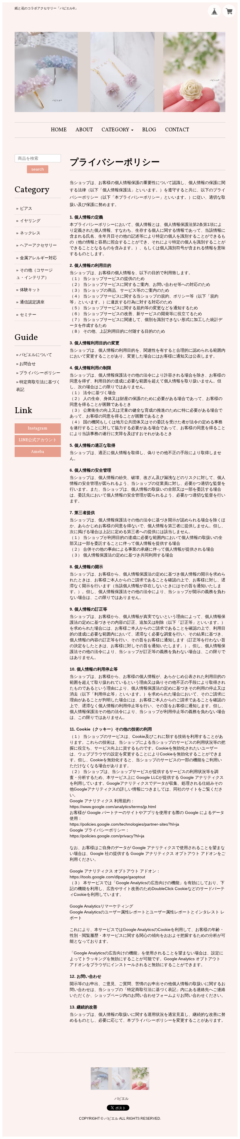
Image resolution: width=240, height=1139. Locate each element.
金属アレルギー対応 (38, 257)
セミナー (28, 314)
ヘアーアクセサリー (38, 245)
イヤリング (30, 220)
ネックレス (30, 233)
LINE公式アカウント (38, 440)
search (37, 169)
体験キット (30, 289)
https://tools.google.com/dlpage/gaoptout (107, 877)
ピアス (26, 208)
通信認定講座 (32, 302)
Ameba (37, 452)
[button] (117, 130)
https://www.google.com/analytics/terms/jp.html (113, 806)
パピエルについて (35, 354)
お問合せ (27, 363)
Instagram (37, 428)
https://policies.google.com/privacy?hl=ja (107, 836)
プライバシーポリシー (39, 372)
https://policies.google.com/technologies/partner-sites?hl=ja (124, 824)
